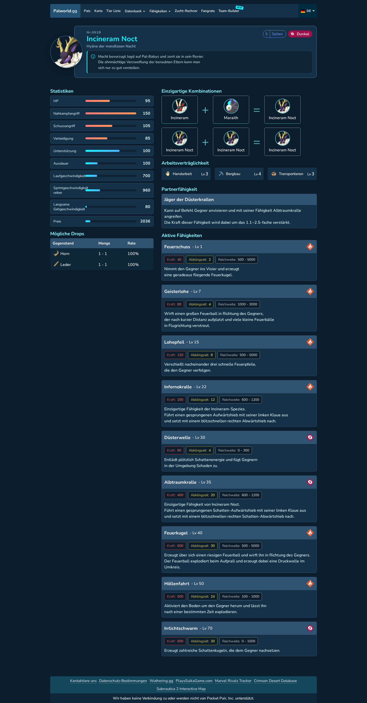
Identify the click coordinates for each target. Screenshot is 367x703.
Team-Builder (229, 10)
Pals (87, 11)
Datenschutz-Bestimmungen (123, 680)
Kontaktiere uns (83, 680)
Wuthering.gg (161, 680)
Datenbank (133, 11)
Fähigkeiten (158, 11)
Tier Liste (113, 11)
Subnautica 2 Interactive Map (181, 688)
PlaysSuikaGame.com (194, 680)
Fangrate (208, 11)
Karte (98, 11)
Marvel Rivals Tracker (233, 680)
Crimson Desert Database (275, 680)
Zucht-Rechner (186, 11)
